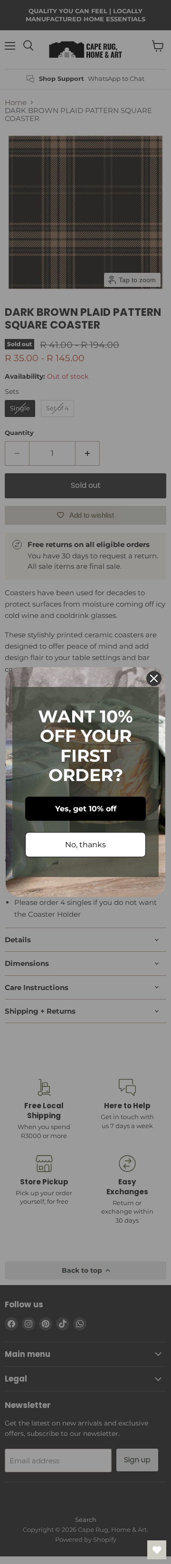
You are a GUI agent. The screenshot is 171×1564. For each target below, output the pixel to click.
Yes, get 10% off (85, 808)
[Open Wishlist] (156, 1549)
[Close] (153, 678)
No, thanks (85, 844)
